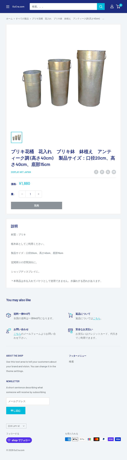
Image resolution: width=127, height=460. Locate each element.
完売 (36, 205)
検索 (71, 361)
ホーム (9, 18)
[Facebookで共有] (96, 171)
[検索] (101, 6)
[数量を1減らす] (22, 194)
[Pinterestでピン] (102, 171)
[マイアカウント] (112, 6)
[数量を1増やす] (38, 194)
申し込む (16, 410)
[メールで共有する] (114, 171)
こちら (96, 318)
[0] (118, 6)
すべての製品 (22, 18)
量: (12, 193)
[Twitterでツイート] (108, 171)
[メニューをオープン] (7, 6)
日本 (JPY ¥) (14, 426)
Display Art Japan (21, 172)
